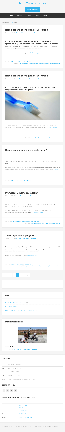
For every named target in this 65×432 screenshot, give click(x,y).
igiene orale (29, 266)
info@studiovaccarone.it (25, 417)
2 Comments (33, 238)
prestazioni (41, 223)
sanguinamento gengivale (53, 266)
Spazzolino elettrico (54, 138)
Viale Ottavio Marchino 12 (26, 405)
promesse (47, 223)
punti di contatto (33, 63)
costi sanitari (34, 223)
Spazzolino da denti (43, 138)
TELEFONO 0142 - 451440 (32, 9)
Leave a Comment (34, 32)
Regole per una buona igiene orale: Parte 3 (26, 30)
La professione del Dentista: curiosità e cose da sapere (25, 221)
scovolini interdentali (44, 63)
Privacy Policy (29, 428)
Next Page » (26, 275)
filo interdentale (24, 63)
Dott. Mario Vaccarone (32, 3)
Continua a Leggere (35, 53)
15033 (21, 407)
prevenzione (34, 138)
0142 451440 (22, 414)
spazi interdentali (55, 63)
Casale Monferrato (24, 410)
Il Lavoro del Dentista (11, 306)
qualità (58, 223)
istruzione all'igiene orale (39, 266)
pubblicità (52, 223)
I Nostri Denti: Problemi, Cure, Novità (21, 61)
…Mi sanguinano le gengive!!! (20, 235)
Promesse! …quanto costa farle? (21, 193)
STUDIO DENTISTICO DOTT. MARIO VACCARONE (26, 426)
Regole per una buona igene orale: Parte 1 (26, 150)
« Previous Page (7, 275)
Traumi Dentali (10, 347)
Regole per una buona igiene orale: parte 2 (26, 75)
